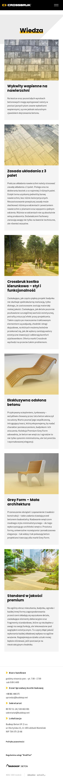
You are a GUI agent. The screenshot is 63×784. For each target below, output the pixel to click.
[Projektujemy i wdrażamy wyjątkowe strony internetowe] (31, 775)
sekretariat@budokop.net (18, 712)
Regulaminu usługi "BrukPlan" (19, 755)
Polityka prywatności (15, 741)
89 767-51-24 (11, 709)
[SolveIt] (41, 775)
